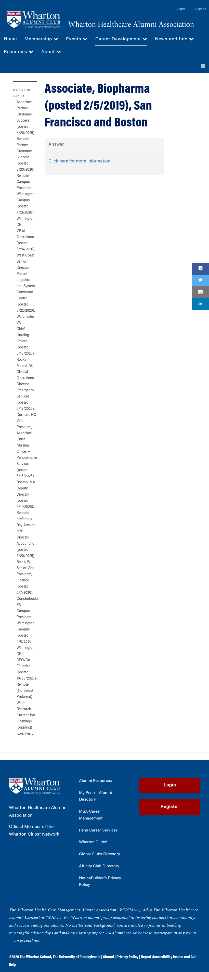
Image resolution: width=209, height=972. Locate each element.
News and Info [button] (172, 39)
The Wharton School (35, 957)
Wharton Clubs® (93, 842)
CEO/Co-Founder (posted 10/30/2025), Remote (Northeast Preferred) (27, 679)
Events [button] (74, 39)
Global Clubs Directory (99, 854)
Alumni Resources (95, 781)
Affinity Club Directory (99, 866)
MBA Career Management (90, 815)
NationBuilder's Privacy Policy (100, 881)
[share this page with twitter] (200, 280)
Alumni (108, 957)
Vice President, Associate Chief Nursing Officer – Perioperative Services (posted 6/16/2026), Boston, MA (27, 451)
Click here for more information (79, 161)
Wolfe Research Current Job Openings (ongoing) (26, 715)
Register (200, 8)
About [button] (48, 52)
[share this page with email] (200, 292)
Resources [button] (16, 52)
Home (10, 39)
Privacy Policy (127, 957)
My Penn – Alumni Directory (95, 796)
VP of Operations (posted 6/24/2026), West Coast (26, 243)
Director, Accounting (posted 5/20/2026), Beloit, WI (26, 550)
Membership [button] (39, 39)
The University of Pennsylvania (76, 957)
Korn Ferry (25, 734)
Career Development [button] (118, 39)
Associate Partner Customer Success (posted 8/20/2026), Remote (26, 121)
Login (180, 8)
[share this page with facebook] (200, 269)
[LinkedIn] (203, 66)
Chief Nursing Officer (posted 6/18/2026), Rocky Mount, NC (26, 347)
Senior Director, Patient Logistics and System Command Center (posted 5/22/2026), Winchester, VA (26, 292)
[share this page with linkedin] (200, 304)
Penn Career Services (98, 830)
